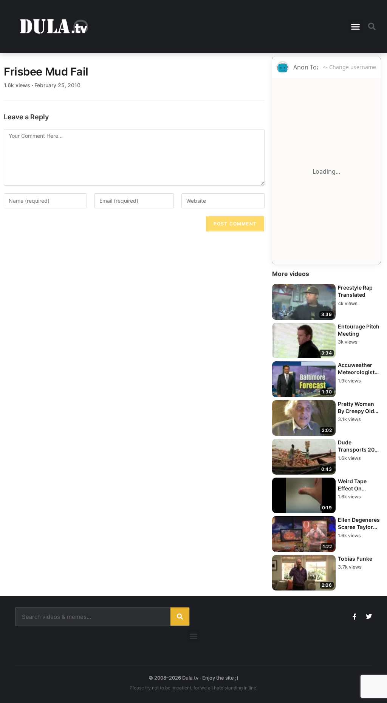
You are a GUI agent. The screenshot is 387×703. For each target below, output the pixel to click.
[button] (355, 26)
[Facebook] (354, 617)
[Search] (179, 616)
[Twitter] (369, 617)
